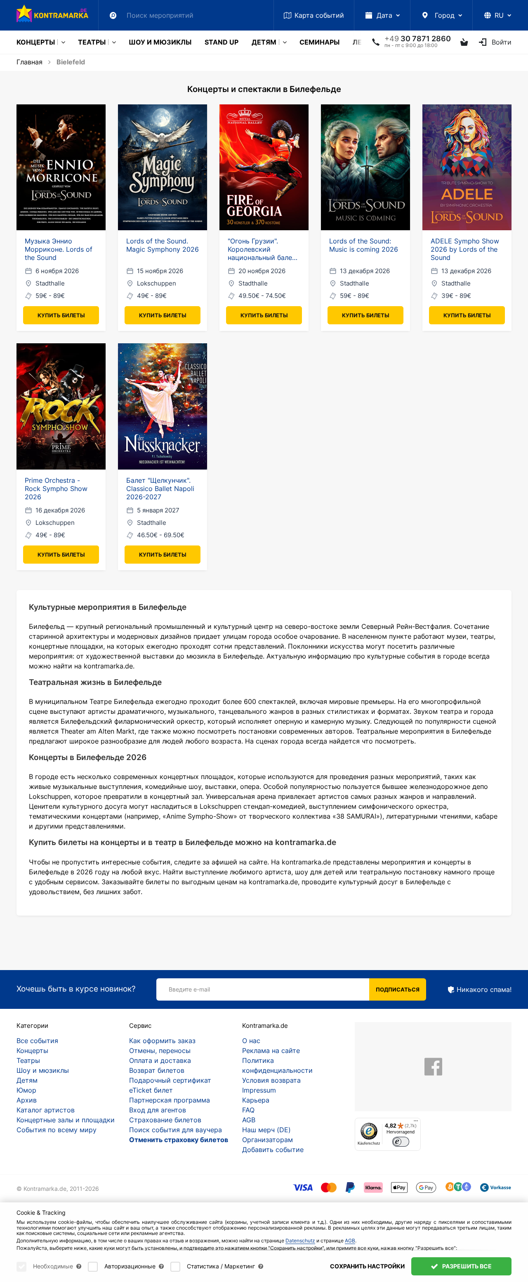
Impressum (259, 1090)
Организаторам (267, 1140)
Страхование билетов (165, 1120)
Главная (29, 62)
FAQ (248, 1110)
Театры (92, 42)
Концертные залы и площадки (65, 1120)
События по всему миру (56, 1130)
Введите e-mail (189, 989)
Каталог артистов (45, 1110)
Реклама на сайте (271, 1050)
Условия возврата (271, 1080)
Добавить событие (273, 1149)
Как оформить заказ (162, 1040)
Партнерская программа (169, 1100)
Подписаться (398, 989)
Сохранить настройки (367, 1266)
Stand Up (221, 42)
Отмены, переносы (160, 1050)
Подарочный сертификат (170, 1080)
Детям (264, 42)
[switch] (400, 1142)
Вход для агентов (157, 1110)
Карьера (255, 1100)
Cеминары (319, 42)
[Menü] (416, 1123)
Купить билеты (61, 315)
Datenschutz (300, 1240)
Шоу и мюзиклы (160, 42)
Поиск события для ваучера (175, 1130)
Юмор (26, 1090)
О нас (251, 1040)
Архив (26, 1100)
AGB (248, 1120)
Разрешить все (466, 1266)
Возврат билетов (156, 1070)
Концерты (35, 42)
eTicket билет (151, 1090)
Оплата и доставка (160, 1060)
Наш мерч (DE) (266, 1130)
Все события (37, 1040)
